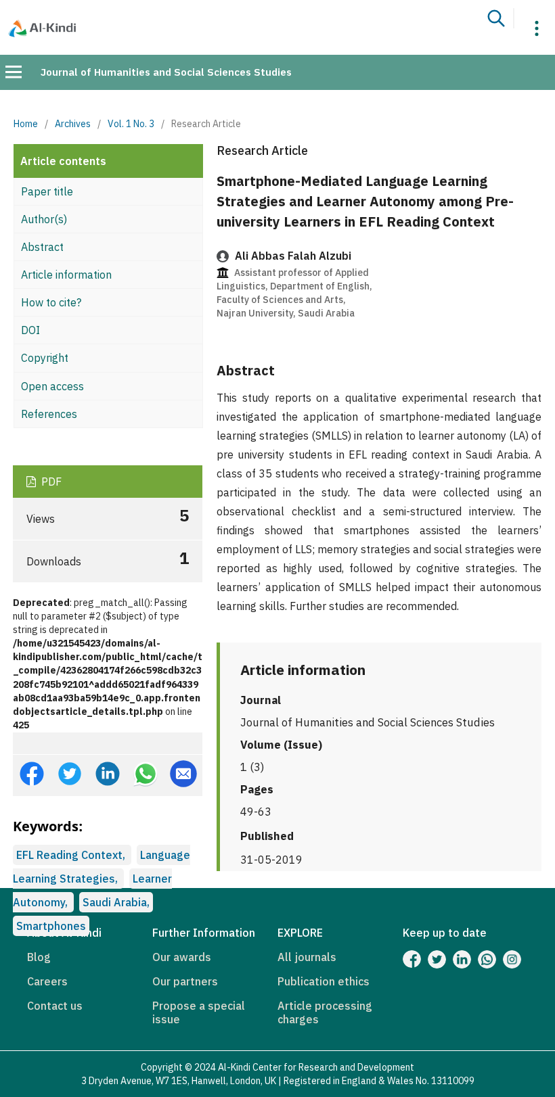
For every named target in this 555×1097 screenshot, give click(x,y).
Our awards (181, 957)
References (49, 414)
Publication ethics (324, 981)
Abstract (42, 247)
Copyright (44, 358)
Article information (66, 274)
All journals (307, 957)
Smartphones (51, 926)
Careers (47, 981)
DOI (30, 330)
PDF (50, 481)
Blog (39, 957)
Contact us (55, 1005)
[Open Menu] (13, 71)
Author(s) (44, 219)
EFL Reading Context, (72, 855)
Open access (52, 386)
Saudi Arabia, (116, 902)
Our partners (185, 981)
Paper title (47, 191)
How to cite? (51, 302)
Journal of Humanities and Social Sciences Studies (166, 72)
